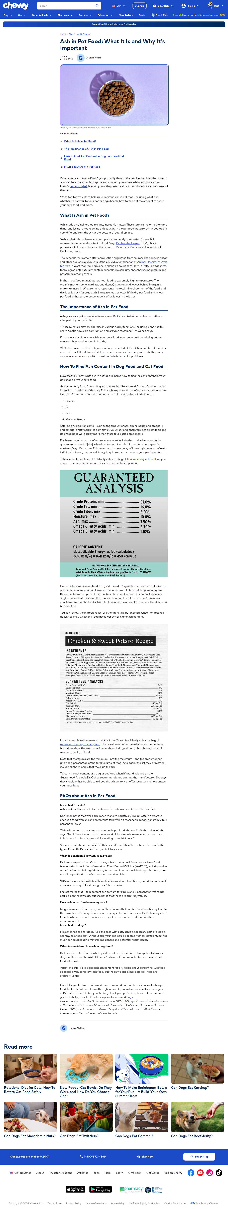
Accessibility (118, 1203)
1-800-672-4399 (95, 1157)
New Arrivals (126, 15)
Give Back (134, 1173)
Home (63, 34)
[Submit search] (97, 6)
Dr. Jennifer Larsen (127, 243)
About (40, 1173)
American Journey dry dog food (80, 744)
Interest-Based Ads (96, 1203)
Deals (142, 15)
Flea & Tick (162, 15)
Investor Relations (61, 1173)
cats (118, 997)
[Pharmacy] (132, 1190)
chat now (147, 1157)
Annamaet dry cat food (141, 459)
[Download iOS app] (75, 1189)
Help (108, 1173)
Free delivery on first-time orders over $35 (199, 15)
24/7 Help (163, 5)
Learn (119, 1173)
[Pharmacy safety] (148, 1190)
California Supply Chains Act (144, 1203)
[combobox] (69, 5)
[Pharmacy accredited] (157, 1190)
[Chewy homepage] (16, 6)
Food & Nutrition (83, 34)
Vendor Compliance (175, 1203)
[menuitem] (78, 141)
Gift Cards (152, 1173)
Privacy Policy (73, 1203)
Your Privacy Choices (206, 1203)
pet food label (78, 186)
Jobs (96, 1173)
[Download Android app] (100, 1189)
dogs (130, 997)
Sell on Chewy (173, 1173)
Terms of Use (55, 1203)
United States (22, 1172)
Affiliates (82, 1173)
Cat (70, 34)
